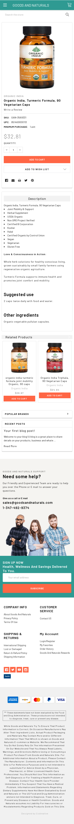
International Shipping (15, 645)
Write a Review (13, 109)
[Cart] (70, 5)
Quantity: (10, 143)
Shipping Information (14, 656)
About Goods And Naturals (17, 614)
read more (10, 446)
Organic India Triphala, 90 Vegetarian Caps (55, 379)
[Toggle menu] (5, 5)
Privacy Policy (11, 618)
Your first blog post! (19, 431)
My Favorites (46, 645)
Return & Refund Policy (15, 653)
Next (68, 337)
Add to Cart (19, 398)
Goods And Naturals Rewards (55, 652)
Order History (47, 648)
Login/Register (47, 641)
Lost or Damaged (13, 649)
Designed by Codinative (34, 813)
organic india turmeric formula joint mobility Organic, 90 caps (19, 381)
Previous (64, 337)
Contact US (45, 618)
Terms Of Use (10, 622)
